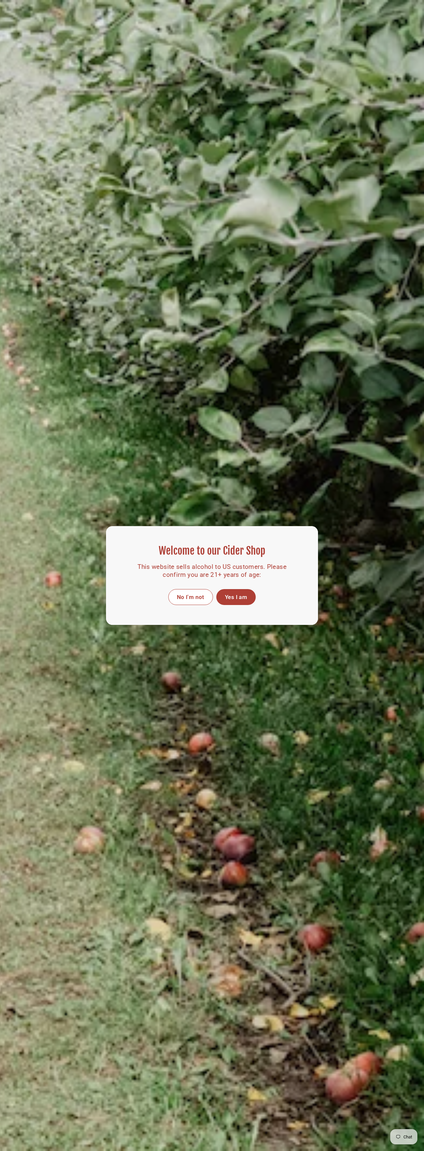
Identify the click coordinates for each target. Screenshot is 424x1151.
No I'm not (190, 597)
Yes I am (236, 597)
